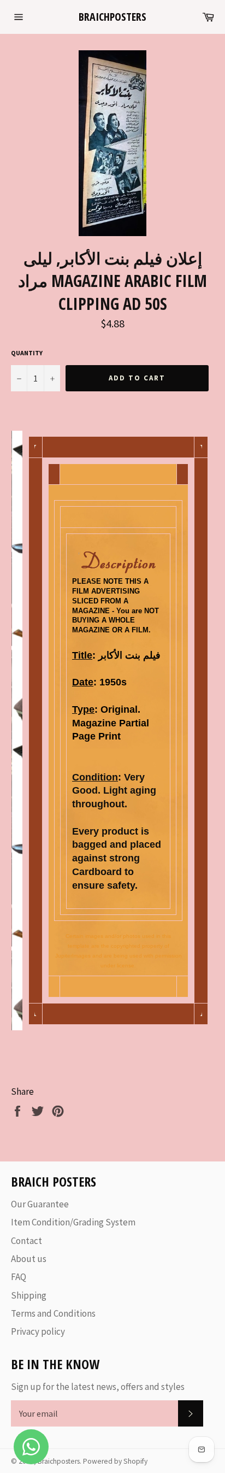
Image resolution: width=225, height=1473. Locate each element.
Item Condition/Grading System (73, 1222)
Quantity (27, 353)
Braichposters (112, 16)
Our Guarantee (40, 1204)
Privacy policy (38, 1331)
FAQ (18, 1277)
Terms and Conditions (53, 1313)
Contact (26, 1241)
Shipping (28, 1295)
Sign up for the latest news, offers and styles (98, 1387)
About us (28, 1259)
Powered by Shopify (115, 1461)
